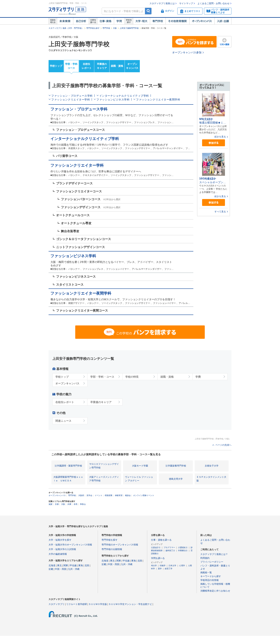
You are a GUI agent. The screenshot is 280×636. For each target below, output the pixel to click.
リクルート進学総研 (76, 604)
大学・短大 (141, 21)
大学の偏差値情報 (58, 554)
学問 (119, 21)
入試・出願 (222, 21)
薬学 (160, 569)
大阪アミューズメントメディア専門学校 (104, 479)
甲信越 (73, 565)
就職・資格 (117, 65)
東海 (80, 565)
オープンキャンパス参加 (187, 52)
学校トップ (56, 65)
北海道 (52, 565)
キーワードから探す (210, 576)
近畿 (51, 569)
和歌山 (83, 504)
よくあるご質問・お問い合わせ (214, 3)
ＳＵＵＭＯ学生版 (98, 604)
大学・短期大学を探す (60, 540)
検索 (148, 11)
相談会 (128, 495)
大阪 (115, 28)
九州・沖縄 (73, 569)
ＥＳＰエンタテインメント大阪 (211, 479)
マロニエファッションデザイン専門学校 (104, 466)
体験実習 (118, 495)
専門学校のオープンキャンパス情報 (120, 544)
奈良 (76, 504)
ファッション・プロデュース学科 (72, 95)
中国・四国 (60, 569)
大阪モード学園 (140, 465)
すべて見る (220, 211)
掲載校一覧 (206, 572)
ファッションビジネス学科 (113, 99)
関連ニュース (63, 420)
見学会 (89, 495)
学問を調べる (158, 558)
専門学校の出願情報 (112, 549)
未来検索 (65, 21)
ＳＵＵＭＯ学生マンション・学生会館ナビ (130, 604)
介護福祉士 (183, 547)
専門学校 (158, 21)
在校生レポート (87, 66)
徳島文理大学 (176, 479)
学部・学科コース (71, 66)
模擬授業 (108, 495)
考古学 (154, 566)
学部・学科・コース (102, 376)
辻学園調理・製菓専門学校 (68, 465)
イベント (98, 495)
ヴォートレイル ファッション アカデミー (139, 479)
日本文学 (172, 566)
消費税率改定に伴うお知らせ (215, 590)
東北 (59, 565)
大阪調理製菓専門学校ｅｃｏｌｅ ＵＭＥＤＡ (68, 479)
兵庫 (69, 504)
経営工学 (168, 569)
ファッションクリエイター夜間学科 (158, 99)
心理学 (182, 566)
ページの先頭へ (223, 445)
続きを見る (220, 136)
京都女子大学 (211, 465)
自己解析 (81, 21)
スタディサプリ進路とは (162, 3)
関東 (65, 565)
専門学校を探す (93, 28)
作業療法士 (183, 550)
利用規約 (205, 558)
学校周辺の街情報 (209, 580)
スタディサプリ (57, 604)
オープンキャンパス (201, 21)
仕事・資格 (105, 21)
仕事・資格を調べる (161, 540)
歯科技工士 (170, 550)
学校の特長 (132, 376)
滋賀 (50, 504)
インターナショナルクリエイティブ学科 (124, 95)
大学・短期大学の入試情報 (62, 549)
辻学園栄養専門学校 (176, 465)
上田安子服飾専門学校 (129, 28)
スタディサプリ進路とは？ (214, 554)
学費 (198, 376)
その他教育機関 (177, 21)
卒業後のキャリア (102, 66)
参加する (213, 142)
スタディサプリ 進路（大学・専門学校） (66, 28)
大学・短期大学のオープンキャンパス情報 (70, 544)
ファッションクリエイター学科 (70, 99)
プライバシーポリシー (211, 562)
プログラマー (169, 547)
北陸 (87, 565)
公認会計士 (156, 547)
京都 (57, 504)
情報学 (163, 566)
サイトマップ (186, 3)
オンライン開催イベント (143, 495)
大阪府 (81, 495)
